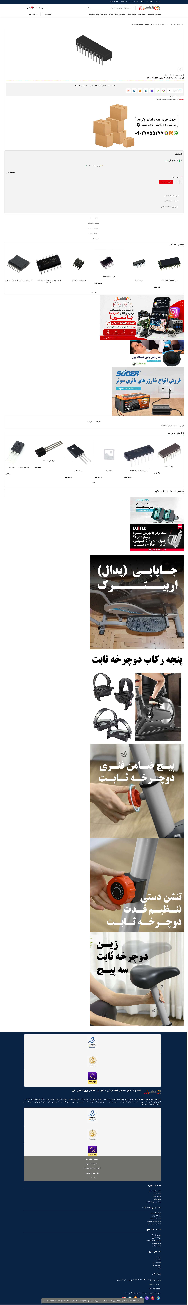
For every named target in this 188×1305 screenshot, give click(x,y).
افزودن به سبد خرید (166, 182)
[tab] (98, 421)
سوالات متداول (156, 1238)
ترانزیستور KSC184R (49, 461)
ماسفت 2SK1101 (79, 471)
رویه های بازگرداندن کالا (154, 1240)
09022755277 (33, 14)
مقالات (159, 1268)
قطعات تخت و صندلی (154, 1224)
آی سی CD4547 (169, 466)
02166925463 (49, 14)
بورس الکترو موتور (155, 1218)
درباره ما (158, 1257)
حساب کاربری (157, 1262)
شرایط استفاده (156, 1246)
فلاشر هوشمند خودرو (155, 1191)
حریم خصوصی (156, 1243)
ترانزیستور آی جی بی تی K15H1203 (19, 468)
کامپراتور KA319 (139, 281)
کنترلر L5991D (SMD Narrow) (169, 281)
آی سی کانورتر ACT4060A (79, 281)
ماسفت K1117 (109, 471)
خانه (181, 24)
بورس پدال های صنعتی (154, 1221)
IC (166, 24)
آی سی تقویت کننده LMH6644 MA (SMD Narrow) (49, 282)
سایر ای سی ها (159, 24)
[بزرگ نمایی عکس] (180, 69)
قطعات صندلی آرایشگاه (154, 1202)
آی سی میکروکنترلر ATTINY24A (139, 471)
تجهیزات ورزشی (156, 1216)
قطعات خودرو (157, 1194)
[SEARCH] (89, 8)
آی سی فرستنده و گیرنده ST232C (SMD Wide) (18, 281)
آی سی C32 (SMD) (109, 277)
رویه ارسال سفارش (155, 1235)
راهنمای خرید (157, 1265)
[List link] (92, 1284)
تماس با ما (158, 1260)
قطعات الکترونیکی (174, 24)
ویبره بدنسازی (157, 1196)
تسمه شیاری (157, 1199)
